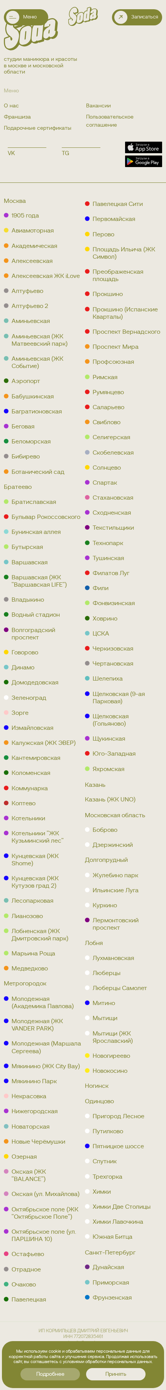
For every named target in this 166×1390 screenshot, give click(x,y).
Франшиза (17, 117)
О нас (11, 106)
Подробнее (50, 1374)
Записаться (144, 17)
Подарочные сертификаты (37, 128)
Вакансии (98, 106)
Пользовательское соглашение (110, 121)
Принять (115, 1374)
